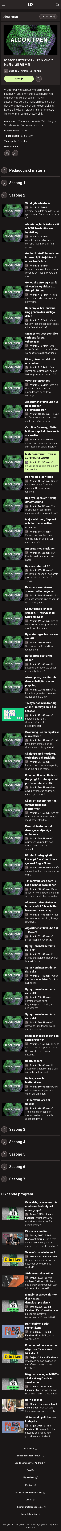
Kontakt (29, 1485)
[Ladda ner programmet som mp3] (15, 153)
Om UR (29, 1500)
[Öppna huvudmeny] (3, 4)
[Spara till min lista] (39, 79)
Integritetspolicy (29, 1514)
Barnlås (30, 1470)
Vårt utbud (29, 1448)
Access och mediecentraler (28, 1492)
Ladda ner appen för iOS (29, 1456)
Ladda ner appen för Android (29, 1463)
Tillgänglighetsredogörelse (28, 1507)
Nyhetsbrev (28, 1477)
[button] (30, 183)
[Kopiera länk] (7, 153)
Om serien (47, 16)
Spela (18, 78)
